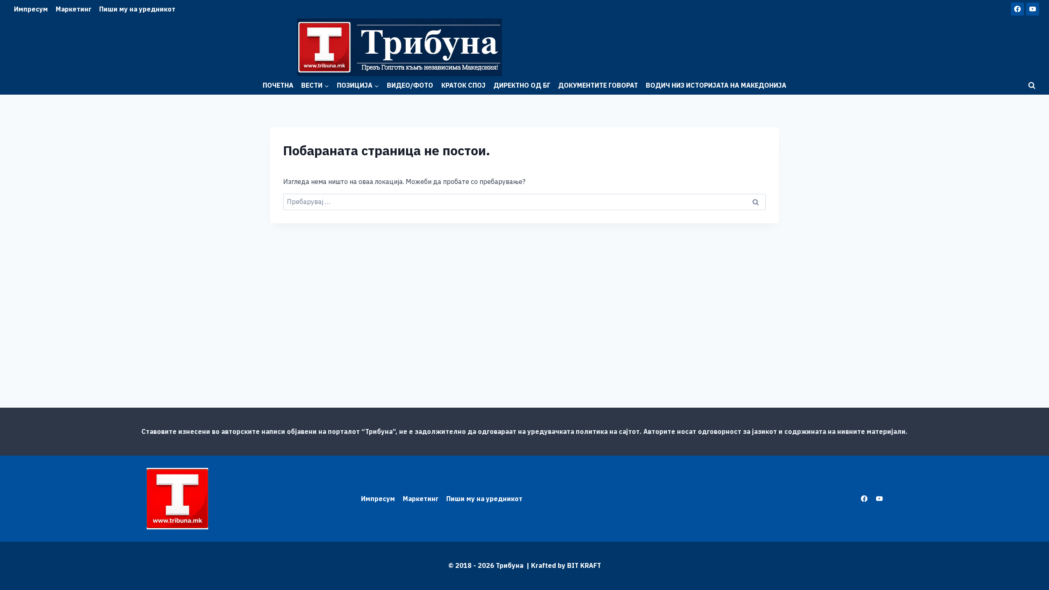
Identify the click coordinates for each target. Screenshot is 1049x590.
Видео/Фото (410, 85)
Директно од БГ (521, 85)
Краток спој (463, 85)
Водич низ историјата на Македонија (716, 85)
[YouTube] (1032, 9)
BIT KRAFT (584, 565)
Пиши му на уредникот (137, 9)
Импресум (31, 9)
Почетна (278, 85)
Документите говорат (598, 85)
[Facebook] (1017, 9)
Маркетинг (73, 9)
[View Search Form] (1031, 85)
